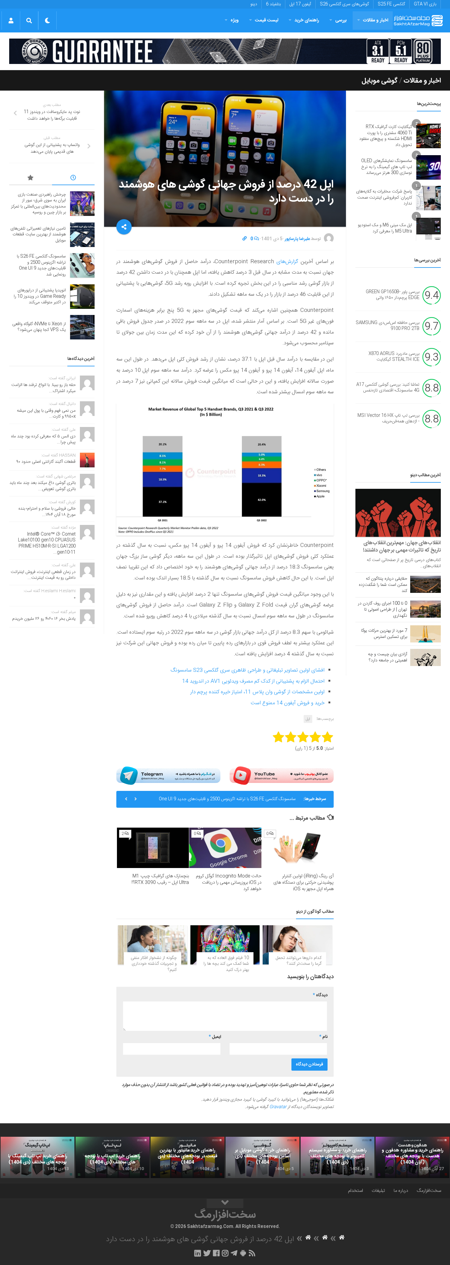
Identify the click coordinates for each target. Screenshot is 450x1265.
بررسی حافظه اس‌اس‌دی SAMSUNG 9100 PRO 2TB (387, 326)
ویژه (235, 20)
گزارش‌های (286, 261)
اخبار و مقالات (375, 20)
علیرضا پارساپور (297, 239)
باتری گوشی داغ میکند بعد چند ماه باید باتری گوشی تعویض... (42, 486)
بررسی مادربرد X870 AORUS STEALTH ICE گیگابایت (394, 357)
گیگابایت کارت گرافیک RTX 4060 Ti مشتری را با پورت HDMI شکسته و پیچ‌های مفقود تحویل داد (385, 136)
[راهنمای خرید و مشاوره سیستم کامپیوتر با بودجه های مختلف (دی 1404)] (337, 1157)
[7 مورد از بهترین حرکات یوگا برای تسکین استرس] (425, 633)
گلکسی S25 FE (391, 4)
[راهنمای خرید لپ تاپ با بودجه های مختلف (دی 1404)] (112, 1157)
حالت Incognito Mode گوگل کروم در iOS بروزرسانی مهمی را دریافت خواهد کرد (228, 882)
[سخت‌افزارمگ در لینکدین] (197, 1253)
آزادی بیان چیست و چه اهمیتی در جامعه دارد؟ (387, 657)
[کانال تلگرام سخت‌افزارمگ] (234, 1253)
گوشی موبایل (380, 80)
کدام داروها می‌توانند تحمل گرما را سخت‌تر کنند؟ (298, 961)
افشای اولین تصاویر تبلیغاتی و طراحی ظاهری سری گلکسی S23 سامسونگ (247, 670)
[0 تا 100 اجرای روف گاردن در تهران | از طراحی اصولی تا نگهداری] (425, 609)
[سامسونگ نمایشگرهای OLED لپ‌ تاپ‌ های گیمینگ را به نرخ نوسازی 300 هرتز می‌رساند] (428, 167)
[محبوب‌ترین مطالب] (30, 178)
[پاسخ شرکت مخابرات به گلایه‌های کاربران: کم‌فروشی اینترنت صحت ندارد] (428, 198)
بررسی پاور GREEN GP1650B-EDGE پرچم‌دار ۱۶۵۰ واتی (392, 295)
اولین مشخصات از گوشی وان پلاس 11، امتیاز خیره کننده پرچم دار (257, 692)
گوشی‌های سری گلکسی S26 (344, 4)
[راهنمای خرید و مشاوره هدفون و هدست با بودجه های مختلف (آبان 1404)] (412, 1157)
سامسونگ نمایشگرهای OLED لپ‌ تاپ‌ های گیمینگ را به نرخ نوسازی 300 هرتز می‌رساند (386, 167)
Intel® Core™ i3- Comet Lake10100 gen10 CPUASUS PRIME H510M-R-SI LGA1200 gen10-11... (47, 543)
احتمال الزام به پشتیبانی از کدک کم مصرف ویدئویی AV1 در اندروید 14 (253, 681)
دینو (253, 4)
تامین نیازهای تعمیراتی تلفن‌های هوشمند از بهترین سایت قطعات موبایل (38, 234)
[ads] (225, 51)
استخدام (355, 1191)
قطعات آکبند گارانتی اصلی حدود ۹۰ (46, 462)
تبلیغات (378, 1191)
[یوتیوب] (282, 775)
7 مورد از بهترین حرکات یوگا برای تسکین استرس (384, 634)
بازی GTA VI (425, 4)
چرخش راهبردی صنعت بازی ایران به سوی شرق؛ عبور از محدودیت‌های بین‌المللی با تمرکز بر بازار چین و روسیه (38, 203)
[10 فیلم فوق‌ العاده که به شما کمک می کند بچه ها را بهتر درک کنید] (225, 944)
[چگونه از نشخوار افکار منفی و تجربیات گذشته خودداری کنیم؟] (152, 944)
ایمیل (215, 1037)
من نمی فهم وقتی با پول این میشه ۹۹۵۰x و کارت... (46, 414)
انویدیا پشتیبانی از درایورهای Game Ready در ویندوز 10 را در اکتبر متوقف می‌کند (40, 296)
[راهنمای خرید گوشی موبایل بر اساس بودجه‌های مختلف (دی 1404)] (262, 1157)
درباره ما (401, 1191)
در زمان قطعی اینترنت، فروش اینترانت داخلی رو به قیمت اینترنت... (43, 575)
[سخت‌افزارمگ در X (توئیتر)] (207, 1253)
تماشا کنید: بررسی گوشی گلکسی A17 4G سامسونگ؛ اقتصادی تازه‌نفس (387, 388)
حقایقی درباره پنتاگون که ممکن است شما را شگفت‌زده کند (383, 585)
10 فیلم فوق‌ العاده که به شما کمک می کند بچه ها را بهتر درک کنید (226, 964)
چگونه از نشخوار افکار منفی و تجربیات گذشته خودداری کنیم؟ (154, 964)
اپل (308, 719)
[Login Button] (11, 20)
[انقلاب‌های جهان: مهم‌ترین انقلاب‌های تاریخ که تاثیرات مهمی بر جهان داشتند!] (398, 513)
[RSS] (252, 1253)
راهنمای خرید (306, 20)
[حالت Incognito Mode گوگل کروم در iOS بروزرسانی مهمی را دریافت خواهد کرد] (225, 848)
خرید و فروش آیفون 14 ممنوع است (287, 703)
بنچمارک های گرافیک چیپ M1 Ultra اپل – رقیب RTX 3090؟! (160, 879)
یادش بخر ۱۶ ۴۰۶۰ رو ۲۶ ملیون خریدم (44, 619)
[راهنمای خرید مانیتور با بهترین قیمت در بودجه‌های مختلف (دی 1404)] (187, 1157)
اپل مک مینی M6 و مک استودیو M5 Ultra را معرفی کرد (385, 228)
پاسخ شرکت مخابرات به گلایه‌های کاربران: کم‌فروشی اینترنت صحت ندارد (384, 197)
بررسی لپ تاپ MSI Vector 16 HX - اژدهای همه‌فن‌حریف (388, 418)
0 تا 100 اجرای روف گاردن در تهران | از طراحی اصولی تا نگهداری (382, 609)
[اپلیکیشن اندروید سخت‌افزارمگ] (243, 1253)
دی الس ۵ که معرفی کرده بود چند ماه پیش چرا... (43, 439)
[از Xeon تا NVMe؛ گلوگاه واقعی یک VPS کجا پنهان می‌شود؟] (82, 327)
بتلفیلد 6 (273, 4)
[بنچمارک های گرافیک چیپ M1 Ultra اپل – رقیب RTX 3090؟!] (153, 848)
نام (323, 1037)
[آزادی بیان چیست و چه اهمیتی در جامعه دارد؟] (425, 657)
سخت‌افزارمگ (429, 1191)
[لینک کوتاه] (244, 239)
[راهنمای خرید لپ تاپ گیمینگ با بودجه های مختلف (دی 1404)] (37, 1157)
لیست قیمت (266, 20)
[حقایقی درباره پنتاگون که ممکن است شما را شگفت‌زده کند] (425, 584)
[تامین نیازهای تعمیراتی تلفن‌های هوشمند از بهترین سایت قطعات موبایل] (82, 235)
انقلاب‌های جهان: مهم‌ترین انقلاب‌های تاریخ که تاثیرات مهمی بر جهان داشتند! (402, 547)
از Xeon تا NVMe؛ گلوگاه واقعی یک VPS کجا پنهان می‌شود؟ (39, 327)
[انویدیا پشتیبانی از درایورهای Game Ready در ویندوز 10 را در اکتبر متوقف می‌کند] (82, 296)
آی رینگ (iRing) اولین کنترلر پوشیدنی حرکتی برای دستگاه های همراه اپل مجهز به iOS (303, 882)
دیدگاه (320, 995)
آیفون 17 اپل (300, 4)
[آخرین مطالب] (73, 178)
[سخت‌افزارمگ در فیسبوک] (216, 1253)
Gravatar (278, 1107)
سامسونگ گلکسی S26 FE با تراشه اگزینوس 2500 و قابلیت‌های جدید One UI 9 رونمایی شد (227, 801)
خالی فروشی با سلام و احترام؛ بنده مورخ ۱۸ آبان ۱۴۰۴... (47, 511)
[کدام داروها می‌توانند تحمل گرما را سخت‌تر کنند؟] (297, 944)
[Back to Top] (225, 1203)
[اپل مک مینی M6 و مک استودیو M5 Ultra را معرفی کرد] (428, 228)
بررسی (341, 20)
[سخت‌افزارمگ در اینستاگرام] (225, 1253)
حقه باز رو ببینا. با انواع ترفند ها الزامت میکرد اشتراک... (43, 388)
